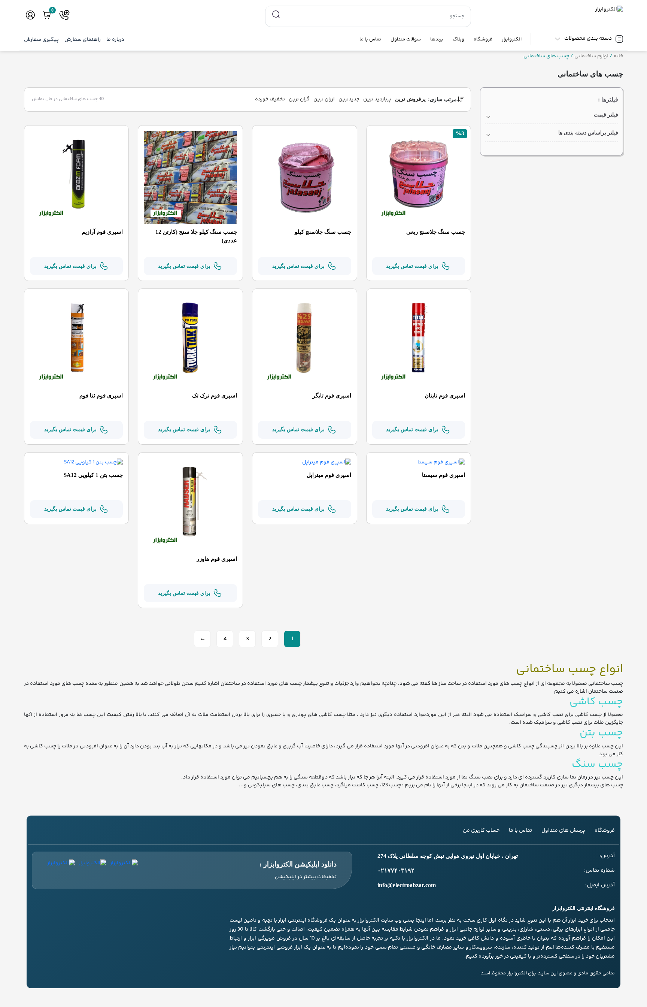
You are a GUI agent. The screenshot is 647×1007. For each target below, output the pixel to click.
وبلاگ (458, 39)
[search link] (276, 14)
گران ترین (299, 99)
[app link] (124, 870)
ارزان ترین (324, 99)
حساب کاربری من (481, 830)
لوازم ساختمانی (591, 56)
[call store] (64, 15)
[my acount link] (30, 14)
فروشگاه (483, 39)
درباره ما (115, 40)
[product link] (418, 177)
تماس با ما (370, 39)
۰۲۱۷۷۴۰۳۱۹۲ (395, 870)
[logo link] (551, 9)
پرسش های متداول (563, 830)
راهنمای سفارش (82, 40)
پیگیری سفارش (41, 40)
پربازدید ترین (377, 99)
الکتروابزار (512, 39)
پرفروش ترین (410, 99)
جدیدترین (348, 99)
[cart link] (46, 14)
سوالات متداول (406, 39)
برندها (436, 39)
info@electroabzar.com (406, 885)
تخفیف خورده (270, 99)
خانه (618, 56)
